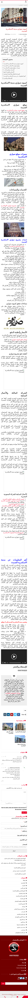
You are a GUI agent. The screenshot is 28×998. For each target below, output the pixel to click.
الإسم (25, 821)
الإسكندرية (23, 883)
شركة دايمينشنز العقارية (12, 693)
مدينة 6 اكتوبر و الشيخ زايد (20, 917)
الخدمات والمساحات (9, 70)
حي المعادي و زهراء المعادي (19, 909)
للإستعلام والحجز (8, 78)
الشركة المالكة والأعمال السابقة (12, 74)
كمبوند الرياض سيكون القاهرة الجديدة (13, 499)
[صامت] (5, 100)
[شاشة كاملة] (2, 100)
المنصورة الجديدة (22, 904)
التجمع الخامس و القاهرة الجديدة (19, 891)
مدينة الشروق (22, 919)
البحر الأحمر (23, 888)
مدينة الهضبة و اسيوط (21, 924)
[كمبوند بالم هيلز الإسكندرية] (7, 726)
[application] (14, 94)
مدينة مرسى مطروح (21, 927)
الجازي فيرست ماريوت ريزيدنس (19, 871)
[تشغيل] (25, 100)
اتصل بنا (22, 970)
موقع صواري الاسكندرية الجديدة (12, 65)
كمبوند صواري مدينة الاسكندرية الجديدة (13, 63)
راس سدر (23, 911)
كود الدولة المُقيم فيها (22, 835)
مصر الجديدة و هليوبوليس (20, 932)
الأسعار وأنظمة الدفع (9, 72)
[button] (14, 95)
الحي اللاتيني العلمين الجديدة (10, 506)
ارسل (14, 851)
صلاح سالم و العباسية (21, 914)
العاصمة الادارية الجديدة (20, 896)
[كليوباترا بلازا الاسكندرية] (20, 726)
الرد (2, 763)
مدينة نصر (23, 930)
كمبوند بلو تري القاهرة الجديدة (20, 867)
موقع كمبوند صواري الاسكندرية (16, 110)
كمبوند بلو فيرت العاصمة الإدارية (10, 501)
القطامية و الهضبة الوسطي (20, 901)
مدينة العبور (23, 922)
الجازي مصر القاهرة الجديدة (20, 874)
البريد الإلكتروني (23, 839)
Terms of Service (20, 968)
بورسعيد (23, 906)
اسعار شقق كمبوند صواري (19, 339)
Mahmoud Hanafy (15, 768)
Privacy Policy (21, 965)
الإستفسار (24, 844)
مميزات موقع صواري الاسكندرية (12, 68)
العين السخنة (22, 898)
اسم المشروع (23, 826)
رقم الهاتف (24, 831)
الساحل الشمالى (22, 893)
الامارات (23, 885)
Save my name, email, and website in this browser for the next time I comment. (14, 808)
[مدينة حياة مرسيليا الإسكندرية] (20, 739)
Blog (24, 880)
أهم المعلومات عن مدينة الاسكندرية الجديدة (15, 76)
